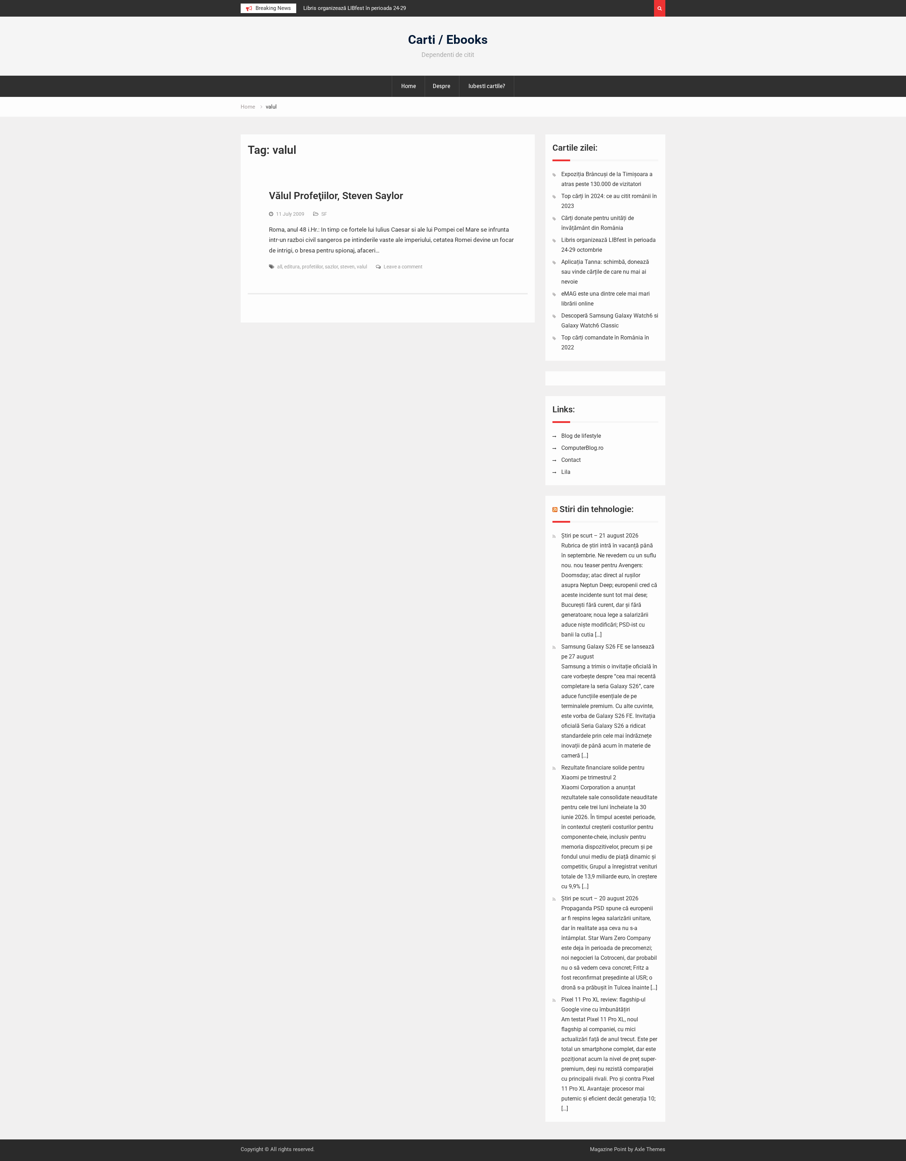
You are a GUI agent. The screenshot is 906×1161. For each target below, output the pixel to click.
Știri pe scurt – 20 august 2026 (599, 898)
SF (324, 214)
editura (292, 266)
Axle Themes (650, 1149)
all (279, 266)
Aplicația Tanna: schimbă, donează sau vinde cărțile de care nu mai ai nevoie (605, 272)
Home (408, 85)
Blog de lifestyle (581, 436)
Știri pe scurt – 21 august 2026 (599, 535)
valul (362, 266)
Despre (441, 85)
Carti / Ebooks (448, 40)
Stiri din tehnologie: (597, 509)
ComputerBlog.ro (582, 448)
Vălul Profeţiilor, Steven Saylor (336, 196)
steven (347, 266)
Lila (565, 472)
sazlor (331, 266)
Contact (571, 460)
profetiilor (312, 266)
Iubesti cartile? (486, 85)
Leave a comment (403, 266)
